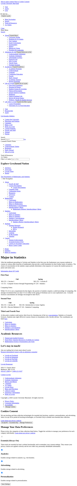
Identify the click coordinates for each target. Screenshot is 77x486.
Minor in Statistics (14, 216)
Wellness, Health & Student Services (20, 100)
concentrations (53, 315)
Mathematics (9, 198)
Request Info (9, 111)
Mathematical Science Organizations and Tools (19, 341)
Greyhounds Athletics (8, 116)
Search (3, 32)
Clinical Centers (10, 391)
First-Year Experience (16, 85)
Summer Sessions (14, 65)
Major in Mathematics (16, 202)
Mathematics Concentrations (18, 205)
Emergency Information (12, 392)
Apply (7, 9)
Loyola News (9, 387)
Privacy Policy (9, 401)
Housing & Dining (15, 87)
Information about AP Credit (10, 271)
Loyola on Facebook (11, 355)
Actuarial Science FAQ (16, 242)
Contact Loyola (6, 375)
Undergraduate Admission (17, 54)
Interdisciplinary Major (16, 207)
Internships (12, 231)
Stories (7, 173)
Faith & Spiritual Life (15, 96)
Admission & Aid (10, 52)
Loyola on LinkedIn (11, 361)
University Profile (14, 37)
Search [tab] (7, 21)
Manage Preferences (26, 422)
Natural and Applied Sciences (14, 338)
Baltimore (12, 94)
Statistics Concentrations (16, 218)
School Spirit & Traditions (17, 92)
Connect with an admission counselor (25, 352)
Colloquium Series (15, 191)
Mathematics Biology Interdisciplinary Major (27, 209)
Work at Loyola (10, 127)
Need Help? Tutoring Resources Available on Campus (22, 340)
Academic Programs (15, 69)
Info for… (6, 14)
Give (6, 10)
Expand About (14, 35)
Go (25, 139)
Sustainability (13, 45)
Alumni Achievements (16, 240)
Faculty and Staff (10, 130)
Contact (11, 196)
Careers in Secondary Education (19, 243)
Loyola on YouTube (11, 359)
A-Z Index (8, 385)
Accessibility (9, 405)
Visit (6, 7)
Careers (7, 238)
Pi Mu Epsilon (13, 234)
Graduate (12, 72)
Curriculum (12, 200)
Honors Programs (14, 81)
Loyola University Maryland (10, 3)
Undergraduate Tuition (12, 146)
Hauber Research (18, 227)
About (7, 35)
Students (7, 224)
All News (8, 168)
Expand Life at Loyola (21, 83)
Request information (7, 352)
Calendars (8, 123)
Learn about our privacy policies (11, 420)
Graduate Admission (15, 56)
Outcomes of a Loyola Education (19, 105)
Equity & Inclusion (15, 43)
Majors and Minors (11, 382)
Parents (7, 134)
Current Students (10, 128)
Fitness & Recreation (15, 91)
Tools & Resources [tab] (11, 23)
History (11, 46)
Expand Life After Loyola (24, 102)
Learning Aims (13, 189)
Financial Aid (13, 59)
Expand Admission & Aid (24, 52)
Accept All (5, 422)
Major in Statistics (14, 215)
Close (2, 28)
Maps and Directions (11, 389)
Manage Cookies (10, 407)
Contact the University (12, 119)
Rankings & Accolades (16, 39)
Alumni (7, 132)
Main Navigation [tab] (10, 19)
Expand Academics (18, 67)
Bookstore (8, 148)
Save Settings (6, 484)
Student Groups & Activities (18, 89)
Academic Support (15, 80)
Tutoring (11, 236)
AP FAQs (12, 195)
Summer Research (14, 225)
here (6, 319)
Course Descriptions (15, 186)
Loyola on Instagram (11, 357)
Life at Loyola (9, 83)
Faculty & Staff (14, 184)
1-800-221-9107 (17, 371)
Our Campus (13, 41)
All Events (8, 169)
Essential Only (14, 422)
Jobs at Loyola (9, 152)
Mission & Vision (14, 48)
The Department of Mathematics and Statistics (15, 177)
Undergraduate (13, 70)
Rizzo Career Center (15, 245)
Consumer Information (12, 403)
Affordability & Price (15, 58)
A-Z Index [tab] (8, 25)
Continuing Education (16, 74)
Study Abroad (13, 78)
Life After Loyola (10, 102)
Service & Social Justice (16, 98)
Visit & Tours (13, 63)
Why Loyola (13, 61)
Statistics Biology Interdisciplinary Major (26, 222)
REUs (15, 229)
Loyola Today (9, 171)
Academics (8, 67)
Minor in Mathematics (16, 204)
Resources (12, 193)
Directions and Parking (12, 121)
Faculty (11, 76)
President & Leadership (16, 50)
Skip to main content (7, 2)
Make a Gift (8, 125)
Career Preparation (15, 104)
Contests (11, 233)
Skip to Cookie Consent (21, 2)
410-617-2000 (5, 371)
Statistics (7, 211)
